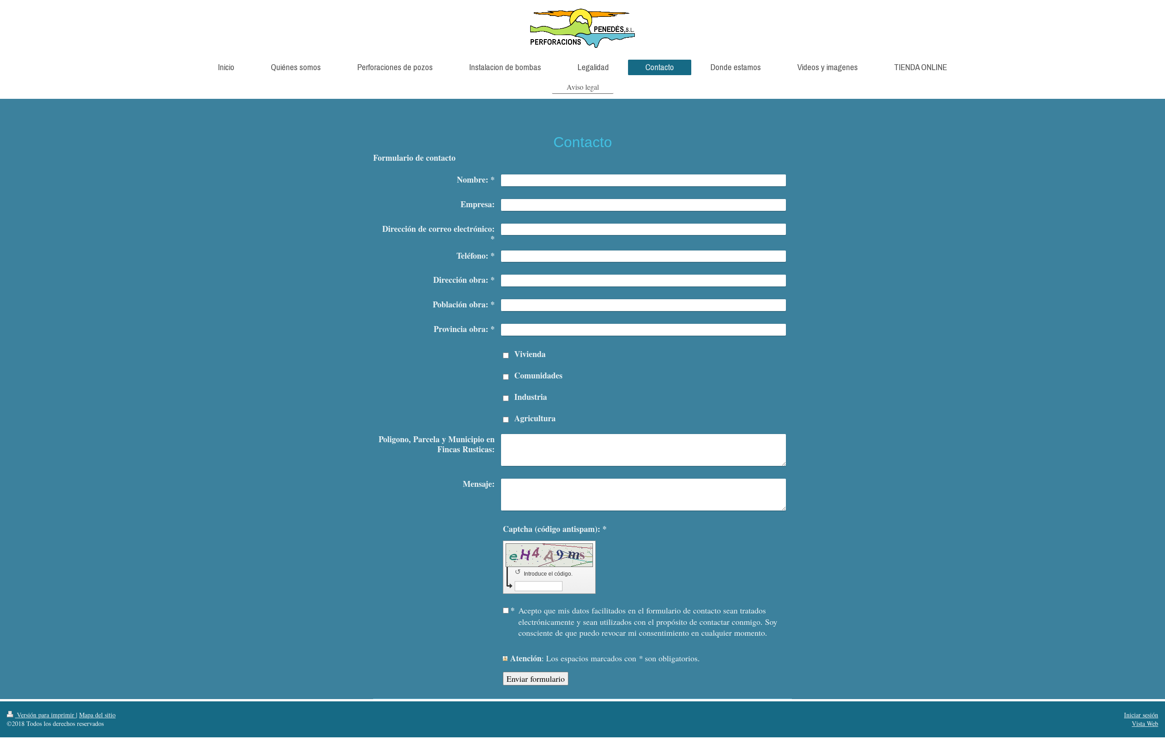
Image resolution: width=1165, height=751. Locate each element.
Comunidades (538, 375)
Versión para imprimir (45, 714)
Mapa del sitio (97, 714)
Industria (530, 397)
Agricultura (535, 418)
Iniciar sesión (1141, 714)
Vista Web (1145, 723)
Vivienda (530, 354)
